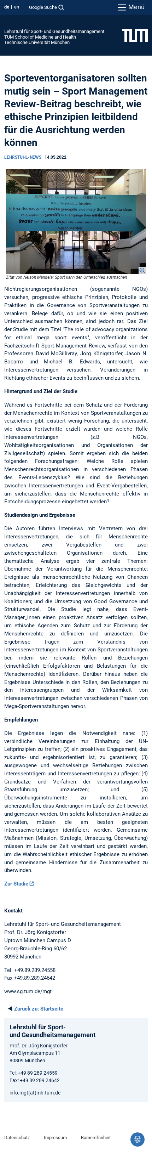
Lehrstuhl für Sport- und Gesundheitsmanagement (54, 31)
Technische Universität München (37, 42)
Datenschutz (17, 1137)
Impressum (55, 1137)
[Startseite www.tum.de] (135, 35)
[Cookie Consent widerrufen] (137, 1139)
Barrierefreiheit (96, 1137)
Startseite (38, 1009)
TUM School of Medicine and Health (40, 37)
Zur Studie (16, 884)
